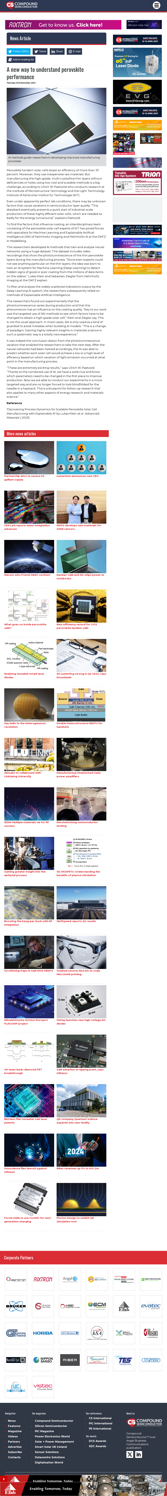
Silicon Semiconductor (51, 1426)
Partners (14, 1441)
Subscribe (15, 1452)
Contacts (14, 1457)
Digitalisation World (49, 1462)
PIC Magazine (44, 1431)
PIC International (100, 1423)
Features (14, 1426)
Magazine (15, 1431)
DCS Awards (97, 1441)
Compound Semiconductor (54, 1420)
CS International (100, 1418)
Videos (13, 1436)
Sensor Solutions (47, 1452)
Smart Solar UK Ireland (51, 1446)
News (12, 1420)
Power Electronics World (52, 1436)
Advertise (15, 1446)
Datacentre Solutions (50, 1457)
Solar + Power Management (54, 1441)
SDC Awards (97, 1446)
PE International (100, 1428)
